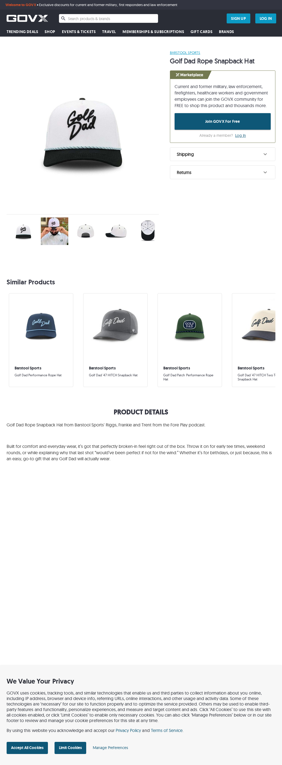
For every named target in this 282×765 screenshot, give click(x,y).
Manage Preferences (110, 747)
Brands (226, 31)
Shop (50, 31)
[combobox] (108, 18)
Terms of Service (167, 730)
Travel (109, 31)
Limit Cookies (70, 747)
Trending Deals (22, 31)
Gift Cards (201, 31)
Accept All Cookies (27, 747)
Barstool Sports (185, 52)
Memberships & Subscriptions (153, 31)
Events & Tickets (79, 31)
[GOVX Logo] (27, 18)
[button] (222, 154)
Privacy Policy (128, 730)
